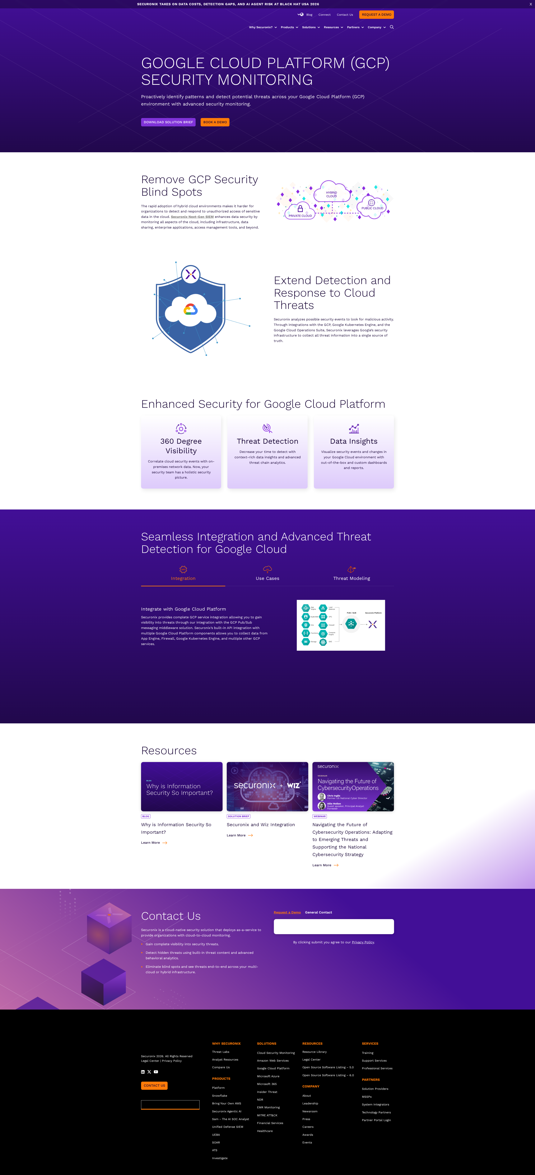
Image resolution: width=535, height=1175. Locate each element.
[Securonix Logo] (155, 20)
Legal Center (150, 1060)
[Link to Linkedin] (143, 1071)
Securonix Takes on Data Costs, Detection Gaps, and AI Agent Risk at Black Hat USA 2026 (155, 4)
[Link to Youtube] (156, 1071)
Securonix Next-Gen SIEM (192, 217)
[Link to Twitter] (149, 1071)
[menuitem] (309, 14)
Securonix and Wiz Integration (261, 824)
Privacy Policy (363, 942)
